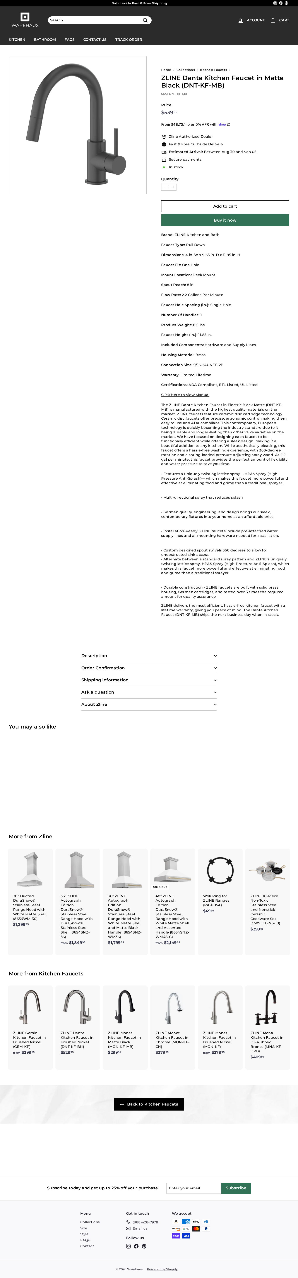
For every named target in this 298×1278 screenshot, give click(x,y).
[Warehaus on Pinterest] (144, 1246)
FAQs (70, 40)
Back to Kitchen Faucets (152, 1104)
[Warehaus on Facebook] (136, 1246)
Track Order (128, 40)
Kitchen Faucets (213, 70)
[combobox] (100, 20)
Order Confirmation (103, 667)
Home (166, 70)
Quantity (169, 179)
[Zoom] (77, 125)
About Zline (94, 704)
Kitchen (17, 40)
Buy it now (225, 220)
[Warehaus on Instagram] (128, 1246)
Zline (45, 836)
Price (166, 105)
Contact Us (95, 40)
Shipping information (105, 679)
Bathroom (45, 40)
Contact (87, 1246)
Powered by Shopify (162, 1269)
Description (94, 655)
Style (84, 1234)
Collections (185, 70)
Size (83, 1228)
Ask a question (97, 692)
